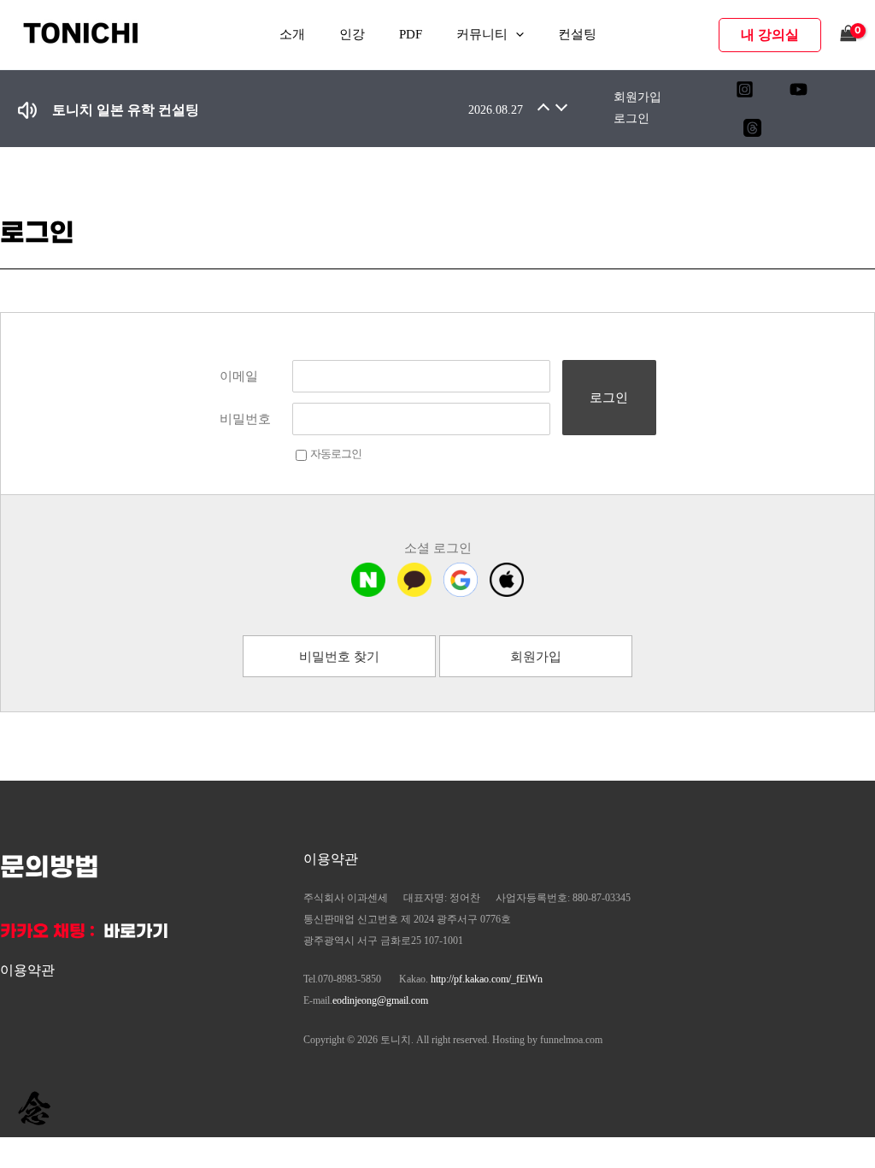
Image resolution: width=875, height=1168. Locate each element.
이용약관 (27, 970)
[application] (516, 34)
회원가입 (637, 97)
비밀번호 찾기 (339, 657)
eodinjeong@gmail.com (380, 1000)
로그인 (631, 118)
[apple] (506, 579)
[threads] (752, 128)
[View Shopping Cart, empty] (848, 34)
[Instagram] (744, 89)
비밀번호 (245, 419)
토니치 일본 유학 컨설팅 (125, 110)
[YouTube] (798, 89)
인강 (352, 34)
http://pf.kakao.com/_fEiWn (487, 979)
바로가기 (135, 932)
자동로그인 (335, 453)
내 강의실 (770, 34)
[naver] (368, 579)
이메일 (239, 376)
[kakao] (414, 579)
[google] (460, 579)
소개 (292, 34)
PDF (410, 34)
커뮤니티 (482, 34)
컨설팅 (577, 34)
